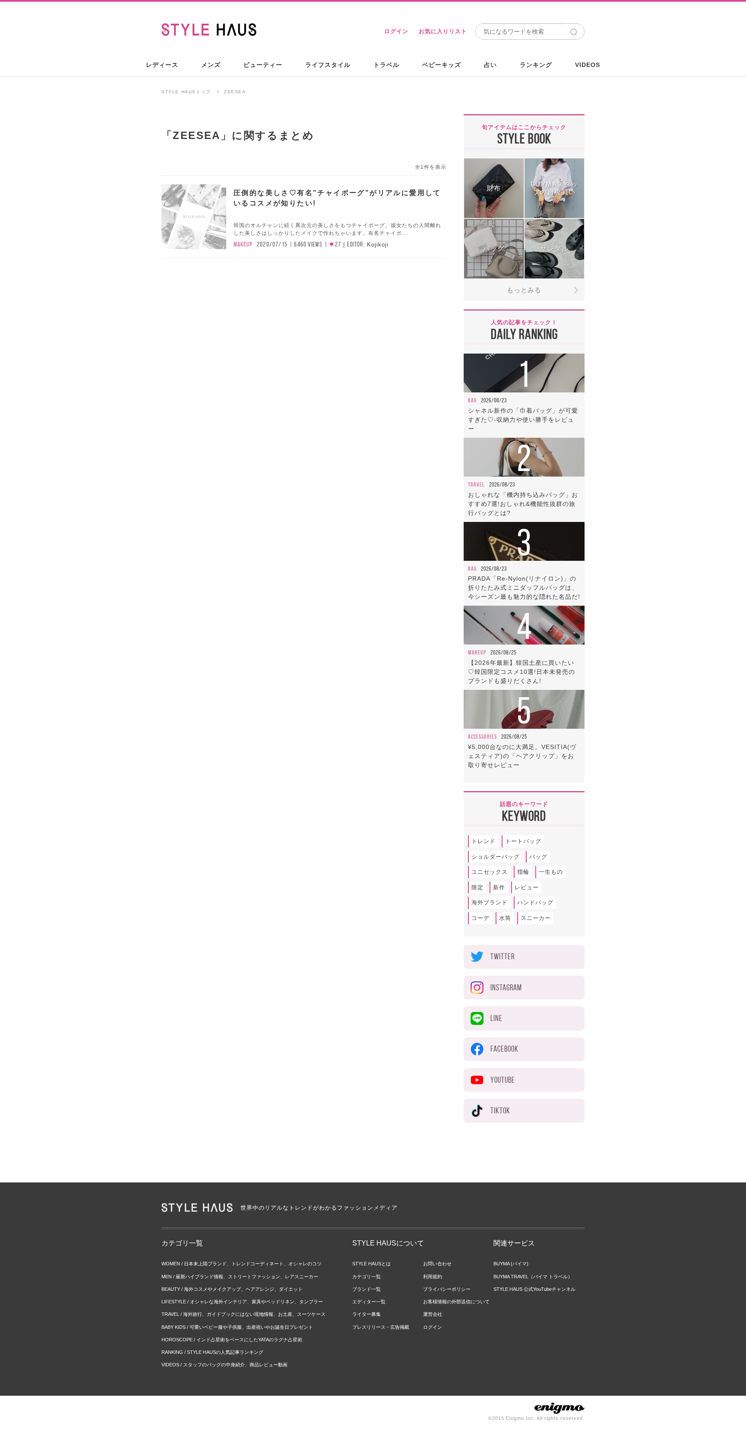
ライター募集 (366, 1314)
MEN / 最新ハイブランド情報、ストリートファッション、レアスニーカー (239, 1276)
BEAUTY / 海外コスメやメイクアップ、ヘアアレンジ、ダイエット (232, 1289)
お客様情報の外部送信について (456, 1301)
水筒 (505, 918)
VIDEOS (587, 64)
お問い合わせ (437, 1263)
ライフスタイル (328, 64)
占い (490, 64)
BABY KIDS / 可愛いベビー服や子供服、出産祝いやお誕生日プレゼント (237, 1327)
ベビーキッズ (441, 64)
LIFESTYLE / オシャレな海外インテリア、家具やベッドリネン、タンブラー (242, 1301)
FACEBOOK (504, 1048)
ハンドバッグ (535, 902)
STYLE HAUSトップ (186, 91)
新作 (499, 887)
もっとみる (524, 290)
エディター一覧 (369, 1301)
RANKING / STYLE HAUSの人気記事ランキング (212, 1352)
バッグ (538, 856)
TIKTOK (500, 1110)
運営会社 (432, 1314)
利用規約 (432, 1276)
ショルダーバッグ (495, 856)
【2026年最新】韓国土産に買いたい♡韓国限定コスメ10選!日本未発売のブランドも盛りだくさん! (521, 671)
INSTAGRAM (506, 987)
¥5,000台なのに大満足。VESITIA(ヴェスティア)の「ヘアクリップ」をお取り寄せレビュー (522, 755)
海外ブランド (489, 902)
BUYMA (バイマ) (510, 1263)
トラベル (386, 64)
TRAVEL (476, 484)
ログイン (396, 31)
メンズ (211, 64)
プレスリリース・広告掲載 (380, 1327)
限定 (477, 887)
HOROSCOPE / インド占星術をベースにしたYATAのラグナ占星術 (231, 1339)
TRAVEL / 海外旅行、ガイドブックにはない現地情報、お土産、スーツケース (243, 1314)
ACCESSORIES (482, 736)
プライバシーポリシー (447, 1289)
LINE (496, 1018)
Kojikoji (378, 244)
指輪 (523, 872)
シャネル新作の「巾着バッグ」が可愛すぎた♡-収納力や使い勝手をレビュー (523, 419)
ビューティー (262, 64)
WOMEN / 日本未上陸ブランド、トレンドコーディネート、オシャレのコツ (241, 1263)
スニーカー (536, 918)
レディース (162, 64)
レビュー (527, 887)
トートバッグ (523, 841)
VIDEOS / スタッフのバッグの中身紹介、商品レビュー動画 (224, 1364)
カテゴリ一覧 (366, 1276)
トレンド (483, 841)
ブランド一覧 (366, 1289)
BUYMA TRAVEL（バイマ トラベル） (532, 1276)
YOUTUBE (502, 1079)
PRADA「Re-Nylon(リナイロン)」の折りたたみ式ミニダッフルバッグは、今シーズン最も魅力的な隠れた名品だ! (524, 587)
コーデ (480, 918)
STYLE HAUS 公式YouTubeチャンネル (534, 1289)
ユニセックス (489, 872)
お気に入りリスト (443, 31)
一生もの (551, 872)
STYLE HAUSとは (371, 1263)
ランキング (536, 64)
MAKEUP (243, 244)
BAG (472, 400)
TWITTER (502, 956)
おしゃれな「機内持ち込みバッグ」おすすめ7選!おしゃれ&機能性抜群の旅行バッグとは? (523, 503)
